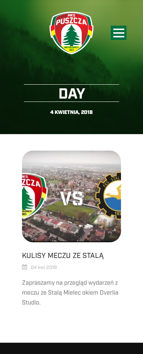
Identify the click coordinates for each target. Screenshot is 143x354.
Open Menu (118, 33)
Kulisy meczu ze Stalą (63, 255)
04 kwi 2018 (44, 267)
